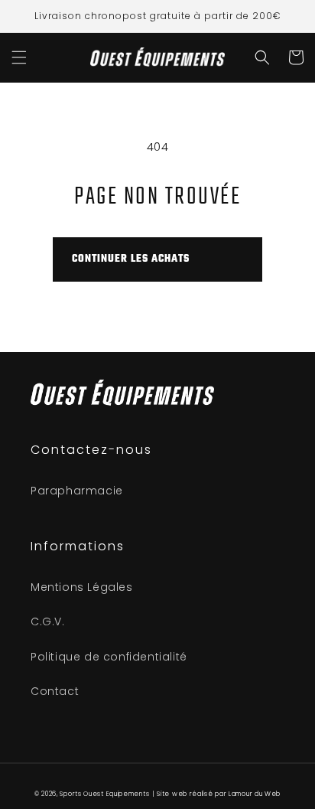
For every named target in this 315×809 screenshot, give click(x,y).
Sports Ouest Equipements (104, 793)
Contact (55, 691)
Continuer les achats (131, 259)
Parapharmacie (77, 490)
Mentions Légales (82, 587)
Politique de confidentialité (109, 656)
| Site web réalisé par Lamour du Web (216, 793)
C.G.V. (48, 621)
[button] (19, 57)
